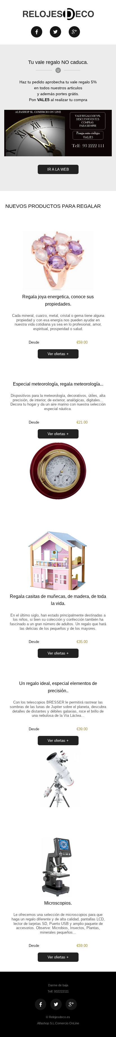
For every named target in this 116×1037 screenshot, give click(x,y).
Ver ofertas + (58, 354)
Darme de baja (58, 985)
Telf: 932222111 (58, 991)
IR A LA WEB (58, 169)
